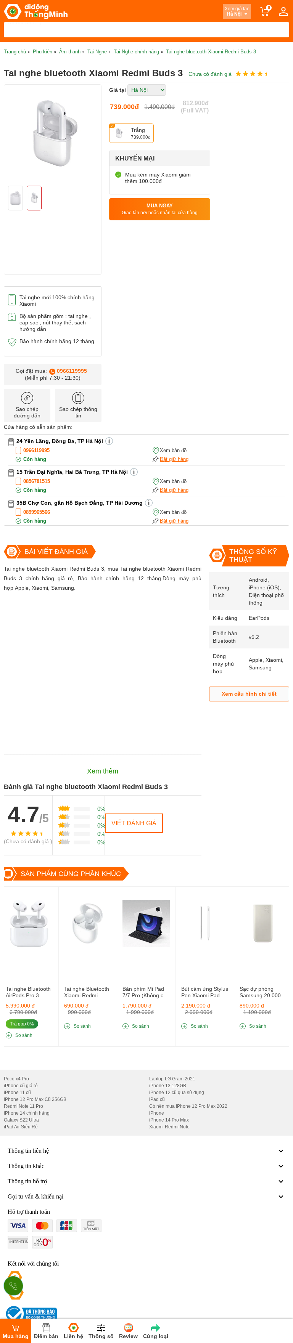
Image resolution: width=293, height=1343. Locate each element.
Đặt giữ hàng (174, 459)
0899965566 (36, 512)
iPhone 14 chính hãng (27, 1113)
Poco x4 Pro (16, 1078)
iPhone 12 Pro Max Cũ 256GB (35, 1099)
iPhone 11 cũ (17, 1092)
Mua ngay (160, 209)
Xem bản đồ (173, 450)
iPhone (156, 1113)
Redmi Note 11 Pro (23, 1106)
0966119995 (72, 371)
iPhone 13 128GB (167, 1085)
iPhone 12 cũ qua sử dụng (176, 1092)
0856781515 (36, 481)
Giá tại (117, 90)
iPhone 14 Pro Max (169, 1120)
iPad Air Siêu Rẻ (21, 1127)
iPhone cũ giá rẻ (21, 1085)
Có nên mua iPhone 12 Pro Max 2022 (188, 1106)
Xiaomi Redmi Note (169, 1127)
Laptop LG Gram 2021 (172, 1078)
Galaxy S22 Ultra (21, 1120)
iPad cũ (157, 1099)
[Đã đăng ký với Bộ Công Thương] (30, 1314)
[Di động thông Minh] (36, 11)
